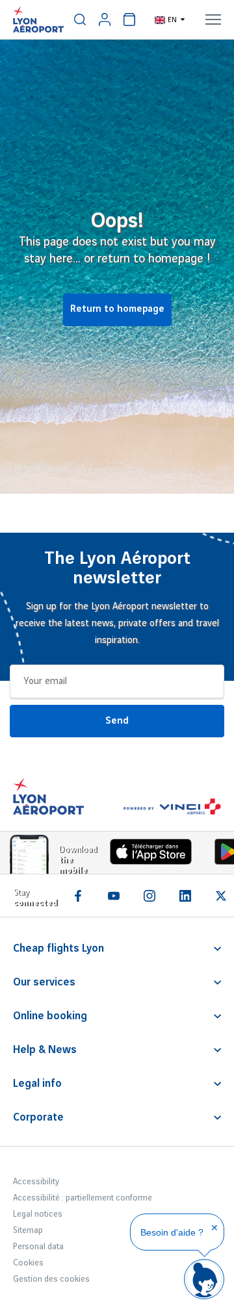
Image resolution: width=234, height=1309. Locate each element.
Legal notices (37, 1214)
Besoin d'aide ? (171, 1232)
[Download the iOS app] (146, 855)
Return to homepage (117, 309)
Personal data (38, 1246)
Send (117, 721)
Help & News (45, 1050)
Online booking (50, 1016)
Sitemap (28, 1230)
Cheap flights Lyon (58, 948)
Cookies (28, 1262)
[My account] (104, 19)
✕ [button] (214, 1228)
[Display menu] (213, 19)
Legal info (37, 1083)
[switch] (80, 19)
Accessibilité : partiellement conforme (82, 1197)
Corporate (38, 1117)
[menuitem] (80, 19)
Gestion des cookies (51, 1279)
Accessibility (36, 1181)
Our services (44, 982)
